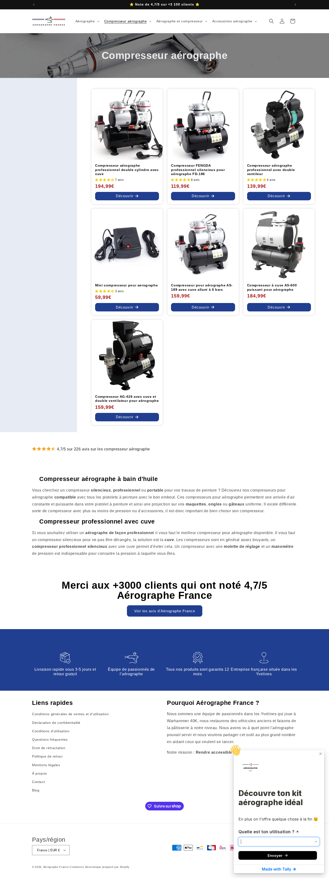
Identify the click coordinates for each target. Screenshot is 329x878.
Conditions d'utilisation (50, 731)
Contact (38, 781)
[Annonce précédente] (33, 4)
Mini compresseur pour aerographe (126, 285)
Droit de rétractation (49, 748)
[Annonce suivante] (295, 4)
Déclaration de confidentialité (56, 722)
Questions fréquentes (50, 739)
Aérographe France (56, 866)
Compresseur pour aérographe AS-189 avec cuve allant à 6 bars (202, 287)
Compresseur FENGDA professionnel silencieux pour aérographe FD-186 (198, 170)
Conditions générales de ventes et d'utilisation (70, 714)
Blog (35, 790)
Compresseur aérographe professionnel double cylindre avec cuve (126, 170)
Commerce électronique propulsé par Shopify (99, 866)
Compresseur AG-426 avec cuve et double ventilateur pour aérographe (127, 399)
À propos (39, 773)
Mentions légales (46, 765)
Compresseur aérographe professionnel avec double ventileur (271, 170)
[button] (86, 21)
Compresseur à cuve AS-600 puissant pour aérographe (272, 287)
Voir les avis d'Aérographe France (164, 611)
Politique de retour (47, 756)
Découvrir (124, 196)
